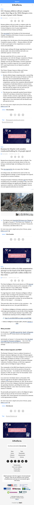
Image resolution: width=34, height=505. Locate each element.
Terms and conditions (17, 467)
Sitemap (22, 457)
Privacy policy (17, 469)
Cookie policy (17, 470)
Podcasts (12, 457)
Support (17, 1)
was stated (6, 33)
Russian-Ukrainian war (7, 122)
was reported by (7, 169)
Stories (12, 453)
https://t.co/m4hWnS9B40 (11, 318)
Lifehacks (12, 455)
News (12, 451)
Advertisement (21, 455)
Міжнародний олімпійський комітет (15, 120)
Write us (17, 499)
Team (21, 451)
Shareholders (22, 453)
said (24, 179)
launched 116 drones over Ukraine (22, 220)
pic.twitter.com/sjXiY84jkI (24, 318)
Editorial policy (17, 465)
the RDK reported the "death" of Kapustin (21, 332)
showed (31, 284)
